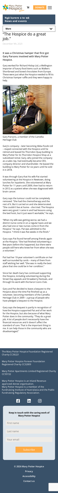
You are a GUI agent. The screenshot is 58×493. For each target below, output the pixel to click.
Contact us (29, 481)
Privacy (29, 471)
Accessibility (29, 476)
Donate (40, 7)
